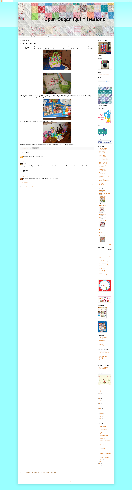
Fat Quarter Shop (102, 340)
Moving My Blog (102, 271)
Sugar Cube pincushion (103, 179)
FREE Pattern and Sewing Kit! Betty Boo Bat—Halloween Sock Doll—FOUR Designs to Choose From (105, 265)
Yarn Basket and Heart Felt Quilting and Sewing (104, 432)
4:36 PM (24, 173)
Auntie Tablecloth (102, 151)
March (101, 425)
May (101, 421)
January (101, 461)
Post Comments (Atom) (29, 186)
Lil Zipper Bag (101, 166)
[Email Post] (30, 148)
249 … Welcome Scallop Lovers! (104, 274)
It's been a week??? (103, 438)
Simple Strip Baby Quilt (103, 175)
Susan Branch (101, 346)
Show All (110, 244)
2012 (100, 401)
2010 (100, 405)
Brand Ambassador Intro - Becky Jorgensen (104, 257)
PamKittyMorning (102, 214)
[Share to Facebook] (36, 148)
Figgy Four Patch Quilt (103, 162)
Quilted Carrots (101, 172)
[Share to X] (35, 148)
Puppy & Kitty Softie (102, 170)
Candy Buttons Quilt (102, 152)
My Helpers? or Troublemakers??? (105, 453)
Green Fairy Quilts (102, 217)
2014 (100, 398)
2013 (100, 400)
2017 (100, 393)
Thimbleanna (101, 232)
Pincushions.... (102, 444)
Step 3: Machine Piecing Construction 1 (103, 357)
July (101, 418)
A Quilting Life (102, 190)
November (102, 411)
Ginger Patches (25, 176)
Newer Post (22, 184)
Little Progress (102, 451)
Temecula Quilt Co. (102, 196)
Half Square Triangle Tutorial (104, 163)
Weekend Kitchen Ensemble (104, 180)
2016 (100, 395)
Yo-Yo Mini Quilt (102, 184)
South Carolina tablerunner (104, 176)
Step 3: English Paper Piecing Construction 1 (104, 354)
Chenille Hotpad (102, 155)
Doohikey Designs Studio (103, 270)
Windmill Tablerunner (103, 182)
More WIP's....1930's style (104, 457)
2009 (100, 406)
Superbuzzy (101, 344)
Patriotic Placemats (102, 169)
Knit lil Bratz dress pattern (103, 165)
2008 (100, 408)
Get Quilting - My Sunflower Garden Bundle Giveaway (104, 261)
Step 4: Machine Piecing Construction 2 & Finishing (103, 362)
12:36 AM (25, 180)
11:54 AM (25, 158)
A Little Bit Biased (102, 220)
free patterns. (43, 36)
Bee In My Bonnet (102, 205)
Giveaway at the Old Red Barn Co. (105, 441)
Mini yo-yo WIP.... (103, 448)
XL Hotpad (101, 183)
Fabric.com (101, 341)
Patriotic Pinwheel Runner (103, 168)
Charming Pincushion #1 (103, 154)
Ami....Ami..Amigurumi (104, 450)
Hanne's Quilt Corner (103, 235)
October (101, 413)
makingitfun (101, 255)
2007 (100, 463)
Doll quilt (100, 369)
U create (100, 229)
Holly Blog (101, 273)
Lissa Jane (25, 162)
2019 (100, 390)
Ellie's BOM (101, 343)
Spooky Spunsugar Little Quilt (104, 177)
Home (20, 36)
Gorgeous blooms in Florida (104, 435)
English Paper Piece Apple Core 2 (104, 159)
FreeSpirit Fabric (102, 268)
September (102, 415)
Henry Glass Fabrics (102, 259)
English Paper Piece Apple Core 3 (104, 161)
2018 (100, 391)
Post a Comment (25, 182)
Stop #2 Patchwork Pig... (104, 429)
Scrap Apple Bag (102, 173)
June (101, 420)
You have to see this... (103, 428)
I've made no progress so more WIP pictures (105, 455)
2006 (100, 465)
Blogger (70, 481)
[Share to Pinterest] (38, 148)
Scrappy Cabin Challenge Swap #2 (105, 446)
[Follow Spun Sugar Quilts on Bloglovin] (104, 82)
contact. (54, 36)
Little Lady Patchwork (103, 337)
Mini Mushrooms (102, 339)
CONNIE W (25, 155)
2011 (100, 403)
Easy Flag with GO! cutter (103, 156)
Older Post (92, 184)
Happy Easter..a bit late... (104, 437)
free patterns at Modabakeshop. (31, 36)
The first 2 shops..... (103, 433)
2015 (100, 396)
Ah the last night (103, 426)
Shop (49, 36)
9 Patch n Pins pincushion (103, 148)
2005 (100, 466)
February (101, 459)
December (102, 410)
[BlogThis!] (34, 148)
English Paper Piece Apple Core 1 (104, 158)
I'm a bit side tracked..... (104, 442)
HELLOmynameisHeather (103, 263)
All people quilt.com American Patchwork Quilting (104, 368)
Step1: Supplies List (102, 351)
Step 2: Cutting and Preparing (104, 352)
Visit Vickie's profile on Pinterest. (103, 74)
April (101, 423)
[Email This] (33, 148)
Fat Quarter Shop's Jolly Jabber (104, 193)
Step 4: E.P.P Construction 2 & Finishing (104, 359)
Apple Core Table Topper (103, 149)
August (101, 416)
